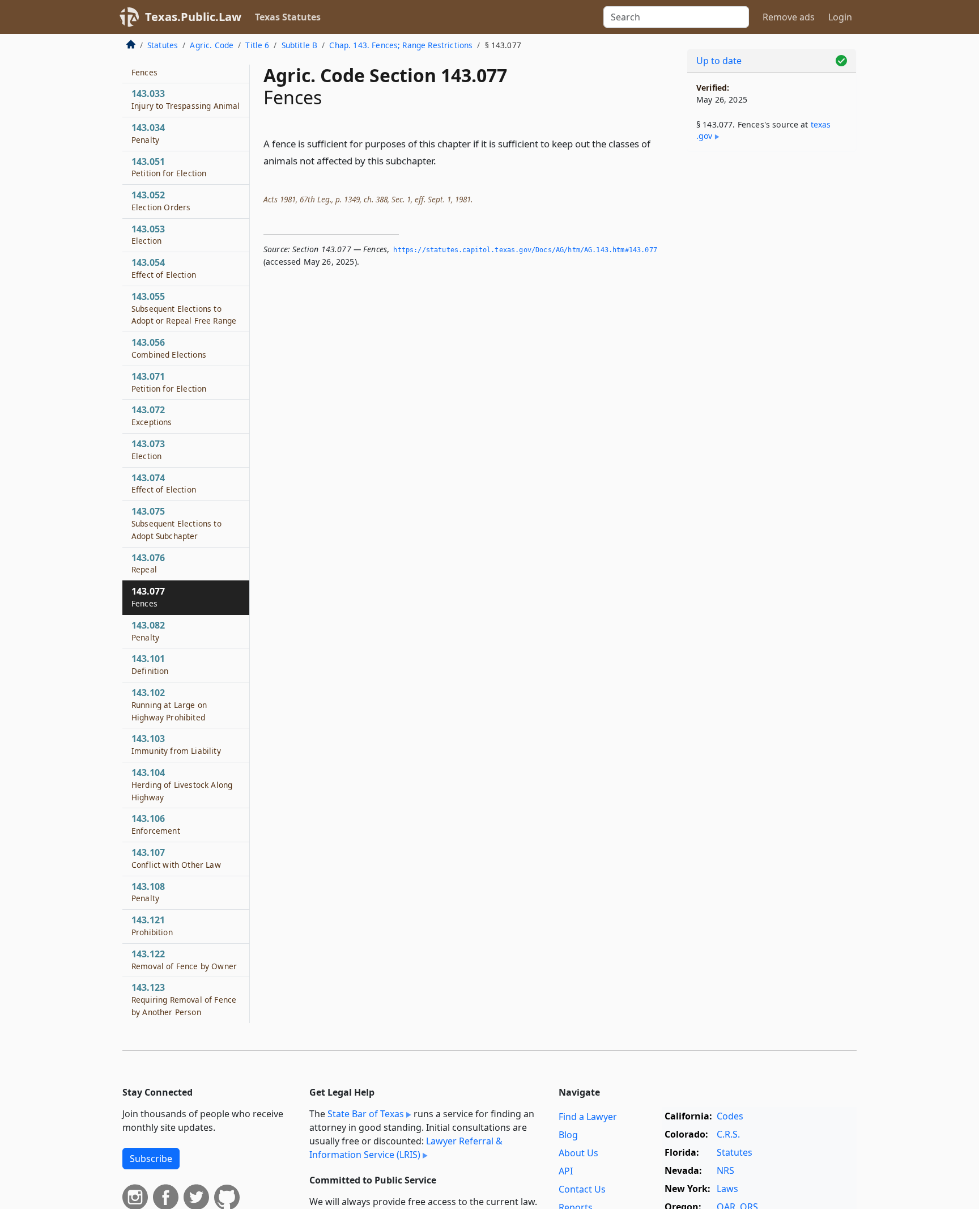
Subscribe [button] (151, 1158)
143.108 (148, 892)
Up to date (719, 60)
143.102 (169, 704)
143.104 (181, 784)
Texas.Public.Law (193, 16)
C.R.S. (728, 1134)
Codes (730, 1116)
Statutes (162, 45)
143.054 (163, 268)
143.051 (168, 167)
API (566, 1171)
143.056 (168, 348)
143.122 (184, 960)
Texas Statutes (288, 17)
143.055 (183, 308)
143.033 (185, 99)
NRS (725, 1170)
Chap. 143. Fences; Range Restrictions (401, 45)
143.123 (183, 999)
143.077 (148, 597)
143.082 (148, 631)
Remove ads (789, 17)
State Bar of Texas (365, 1114)
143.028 (148, 66)
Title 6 (257, 45)
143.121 (152, 925)
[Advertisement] (772, 338)
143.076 (148, 563)
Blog (568, 1135)
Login (840, 17)
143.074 (163, 483)
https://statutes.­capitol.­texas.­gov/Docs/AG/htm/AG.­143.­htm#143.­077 (525, 250)
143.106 (155, 824)
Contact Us (582, 1189)
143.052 (160, 201)
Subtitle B (300, 45)
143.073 (148, 449)
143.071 (168, 382)
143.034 (148, 133)
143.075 (176, 523)
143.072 (151, 415)
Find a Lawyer (588, 1116)
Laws (727, 1188)
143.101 (150, 664)
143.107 (176, 858)
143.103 (176, 744)
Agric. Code (211, 45)
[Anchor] (442, 160)
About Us (578, 1153)
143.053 (148, 235)
